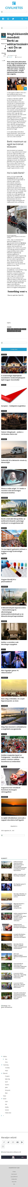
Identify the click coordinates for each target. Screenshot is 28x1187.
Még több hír (14, 826)
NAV (12, 329)
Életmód (4, 439)
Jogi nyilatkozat (14, 1176)
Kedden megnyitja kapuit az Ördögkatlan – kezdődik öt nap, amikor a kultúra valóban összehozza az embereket (12, 758)
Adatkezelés (14, 1179)
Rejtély (6, 1107)
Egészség (4, 558)
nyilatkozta (11, 270)
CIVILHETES (14, 8)
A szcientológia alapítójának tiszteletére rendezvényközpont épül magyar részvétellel (13, 378)
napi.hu (13, 74)
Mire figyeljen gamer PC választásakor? (10, 671)
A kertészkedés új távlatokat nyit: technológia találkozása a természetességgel (20, 966)
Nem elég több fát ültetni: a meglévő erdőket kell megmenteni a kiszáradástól (20, 946)
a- (2, 60)
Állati (6, 1093)
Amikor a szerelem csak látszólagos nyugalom (9, 643)
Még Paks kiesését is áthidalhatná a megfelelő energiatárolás (13, 728)
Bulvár (3, 385)
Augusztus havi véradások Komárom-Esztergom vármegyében (10, 790)
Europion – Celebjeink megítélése (13, 406)
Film (6, 1059)
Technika (7, 1067)
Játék (6, 1087)
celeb (8, 329)
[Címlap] (14, 3)
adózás (24, 329)
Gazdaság (4, 497)
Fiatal (4, 1096)
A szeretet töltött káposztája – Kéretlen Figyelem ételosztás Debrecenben (19, 985)
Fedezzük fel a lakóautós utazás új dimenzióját (13, 461)
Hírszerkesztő (4, 39)
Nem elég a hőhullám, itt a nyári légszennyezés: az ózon (13, 700)
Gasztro (7, 1084)
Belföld (10, 57)
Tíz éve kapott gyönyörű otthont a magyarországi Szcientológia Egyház (14, 551)
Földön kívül (8, 1113)
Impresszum (14, 1174)
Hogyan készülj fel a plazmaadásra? (8, 580)
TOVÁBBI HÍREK (16, 349)
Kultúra (4, 411)
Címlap (14, 1171)
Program (7, 1076)
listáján (13, 108)
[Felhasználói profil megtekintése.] (3, 35)
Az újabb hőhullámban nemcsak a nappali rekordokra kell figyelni (13, 819)
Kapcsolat (14, 1181)
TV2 (20, 329)
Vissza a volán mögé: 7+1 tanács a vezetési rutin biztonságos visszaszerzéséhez (13, 490)
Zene (6, 1062)
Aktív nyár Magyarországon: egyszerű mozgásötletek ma (20, 956)
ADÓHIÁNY (16, 329)
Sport (6, 1082)
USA (16, 331)
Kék (6, 1104)
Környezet (4, 586)
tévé (20, 331)
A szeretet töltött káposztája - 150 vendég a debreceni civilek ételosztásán (20, 975)
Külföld (4, 354)
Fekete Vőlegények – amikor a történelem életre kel (12, 433)
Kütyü (3, 649)
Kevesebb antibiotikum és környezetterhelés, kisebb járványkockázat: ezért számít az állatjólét (20, 995)
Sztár (6, 1101)
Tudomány (6, 1065)
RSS (14, 1184)
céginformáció (11, 331)
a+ (4, 60)
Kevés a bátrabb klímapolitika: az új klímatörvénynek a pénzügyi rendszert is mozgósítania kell (13, 521)
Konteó (7, 1110)
